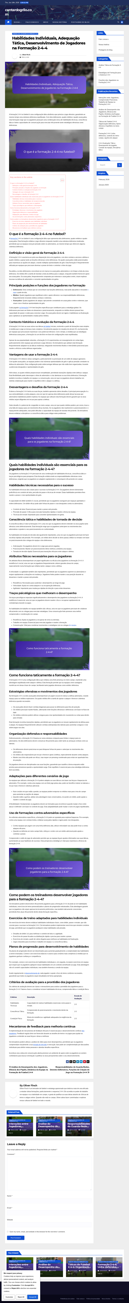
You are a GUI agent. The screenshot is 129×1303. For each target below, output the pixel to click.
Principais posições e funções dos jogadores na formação (29, 187)
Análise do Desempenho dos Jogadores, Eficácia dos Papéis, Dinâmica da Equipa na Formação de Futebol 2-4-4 (28, 1069)
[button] (118, 22)
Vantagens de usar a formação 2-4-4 (23, 192)
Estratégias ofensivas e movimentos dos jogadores (27, 210)
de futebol (46, 326)
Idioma (17, 22)
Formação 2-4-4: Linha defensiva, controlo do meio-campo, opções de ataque (109, 136)
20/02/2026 (44, 1270)
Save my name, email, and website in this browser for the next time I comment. (37, 1232)
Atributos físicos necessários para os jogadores (26, 203)
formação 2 (14, 238)
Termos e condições (118, 1298)
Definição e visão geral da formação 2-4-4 (24, 185)
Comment (11, 1154)
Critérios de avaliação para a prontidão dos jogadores (27, 226)
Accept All (32, 1297)
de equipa (72, 625)
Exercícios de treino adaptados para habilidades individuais (29, 221)
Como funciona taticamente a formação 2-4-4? (25, 208)
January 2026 (104, 185)
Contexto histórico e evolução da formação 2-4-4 (26, 190)
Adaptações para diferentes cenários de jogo (25, 214)
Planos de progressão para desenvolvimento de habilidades (29, 223)
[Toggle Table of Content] (61, 180)
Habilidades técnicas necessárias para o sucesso (26, 199)
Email (9, 1208)
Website (10, 1220)
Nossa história (60, 22)
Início (45, 22)
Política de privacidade (93, 1298)
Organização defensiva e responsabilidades (25, 212)
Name (9, 1196)
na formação (23, 307)
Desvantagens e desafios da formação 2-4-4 (25, 194)
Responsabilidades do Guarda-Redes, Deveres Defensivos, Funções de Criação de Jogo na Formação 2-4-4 (69, 1069)
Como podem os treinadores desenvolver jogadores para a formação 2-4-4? (34, 219)
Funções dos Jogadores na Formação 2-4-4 (25, 33)
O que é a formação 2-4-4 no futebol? (22, 183)
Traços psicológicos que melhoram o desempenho (27, 205)
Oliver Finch (26, 55)
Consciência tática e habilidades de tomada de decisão (28, 201)
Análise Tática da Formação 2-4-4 (78, 1261)
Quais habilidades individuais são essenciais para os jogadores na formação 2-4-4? (36, 196)
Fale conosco (32, 22)
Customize (9, 1297)
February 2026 (104, 179)
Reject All (21, 1297)
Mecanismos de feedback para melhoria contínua (26, 228)
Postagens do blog (80, 22)
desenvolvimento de (32, 973)
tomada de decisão (40, 1044)
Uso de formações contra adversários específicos (27, 216)
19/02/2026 (74, 1270)
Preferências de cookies (67, 1298)
